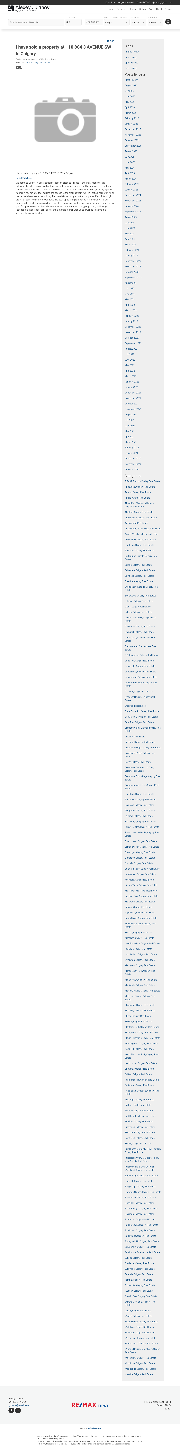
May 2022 (130, 365)
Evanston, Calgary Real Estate (139, 805)
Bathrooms (153, 17)
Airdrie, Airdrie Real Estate (137, 498)
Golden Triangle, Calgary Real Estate (142, 869)
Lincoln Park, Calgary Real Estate (141, 954)
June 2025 (130, 162)
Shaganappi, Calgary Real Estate (140, 1186)
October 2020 (132, 469)
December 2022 (133, 327)
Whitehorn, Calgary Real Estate (140, 1327)
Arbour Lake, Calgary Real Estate (141, 517)
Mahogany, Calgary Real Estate (140, 965)
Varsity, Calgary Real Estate (138, 1310)
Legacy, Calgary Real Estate (138, 949)
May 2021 (130, 431)
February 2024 (132, 250)
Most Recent (131, 80)
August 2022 (131, 349)
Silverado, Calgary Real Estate (139, 1214)
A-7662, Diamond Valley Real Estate (142, 481)
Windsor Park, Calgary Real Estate (141, 1343)
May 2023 (130, 299)
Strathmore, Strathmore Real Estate (142, 1252)
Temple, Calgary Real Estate (138, 1280)
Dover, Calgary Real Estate (138, 762)
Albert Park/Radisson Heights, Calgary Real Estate (139, 505)
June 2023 (130, 294)
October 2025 (132, 140)
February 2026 (132, 118)
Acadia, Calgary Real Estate (138, 492)
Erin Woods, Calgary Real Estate (140, 799)
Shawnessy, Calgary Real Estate (140, 1197)
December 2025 (133, 129)
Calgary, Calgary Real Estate (138, 612)
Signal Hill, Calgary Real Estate (139, 1203)
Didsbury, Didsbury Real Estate (140, 742)
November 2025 (133, 135)
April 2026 (130, 107)
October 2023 (132, 272)
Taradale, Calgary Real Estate (139, 1274)
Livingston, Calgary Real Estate (140, 960)
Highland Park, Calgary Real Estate (141, 896)
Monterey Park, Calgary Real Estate (142, 1027)
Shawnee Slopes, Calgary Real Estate (143, 1192)
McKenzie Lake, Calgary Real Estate (142, 990)
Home (111, 9)
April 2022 (130, 371)
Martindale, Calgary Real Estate (140, 985)
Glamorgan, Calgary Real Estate (140, 852)
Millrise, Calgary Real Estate (138, 1016)
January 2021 (131, 453)
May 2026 (130, 102)
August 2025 (131, 151)
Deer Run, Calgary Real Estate (139, 722)
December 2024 (133, 195)
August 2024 (131, 217)
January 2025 (131, 189)
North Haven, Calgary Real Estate (141, 1063)
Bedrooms (135, 17)
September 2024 (133, 211)
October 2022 (132, 338)
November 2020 (133, 464)
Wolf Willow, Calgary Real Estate (140, 1358)
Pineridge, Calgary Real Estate (139, 1099)
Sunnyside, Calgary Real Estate (140, 1269)
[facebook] (11, 1410)
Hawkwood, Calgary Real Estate (140, 874)
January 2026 (131, 124)
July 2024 (129, 222)
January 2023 (131, 321)
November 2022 (133, 332)
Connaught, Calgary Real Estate (140, 666)
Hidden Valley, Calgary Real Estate (141, 885)
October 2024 (132, 206)
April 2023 (130, 305)
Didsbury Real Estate (135, 736)
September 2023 (133, 277)
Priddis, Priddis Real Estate (138, 1105)
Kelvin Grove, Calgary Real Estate (141, 918)
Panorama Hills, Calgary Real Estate (142, 1080)
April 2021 (130, 436)
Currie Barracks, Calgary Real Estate (142, 711)
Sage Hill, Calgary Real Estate (139, 1181)
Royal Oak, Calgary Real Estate (140, 1138)
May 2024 (130, 233)
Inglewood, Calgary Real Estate (140, 912)
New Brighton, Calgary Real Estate (141, 1043)
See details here (24, 178)
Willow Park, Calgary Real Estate (140, 1338)
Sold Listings (131, 68)
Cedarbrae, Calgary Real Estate (140, 626)
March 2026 (131, 113)
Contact (168, 9)
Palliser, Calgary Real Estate (138, 1074)
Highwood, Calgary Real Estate (140, 901)
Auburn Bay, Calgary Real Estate (140, 539)
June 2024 (130, 228)
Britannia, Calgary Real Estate (139, 601)
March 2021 (131, 442)
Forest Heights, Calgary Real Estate (142, 827)
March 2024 (131, 244)
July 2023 (129, 288)
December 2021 (133, 392)
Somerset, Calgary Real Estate (140, 1219)
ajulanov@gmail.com (18, 1405)
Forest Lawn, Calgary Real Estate (141, 841)
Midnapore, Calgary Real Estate (140, 1005)
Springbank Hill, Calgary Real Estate (142, 1241)
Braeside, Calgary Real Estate (139, 581)
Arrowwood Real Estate (136, 523)
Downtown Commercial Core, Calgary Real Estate (139, 769)
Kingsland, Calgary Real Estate (139, 938)
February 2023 (132, 316)
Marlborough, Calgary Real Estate (141, 980)
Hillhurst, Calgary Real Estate (138, 907)
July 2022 (129, 354)
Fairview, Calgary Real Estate (139, 816)
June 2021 (130, 425)
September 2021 (133, 409)
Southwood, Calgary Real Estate (140, 1236)
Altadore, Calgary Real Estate (139, 512)
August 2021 (131, 414)
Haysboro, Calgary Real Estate (139, 879)
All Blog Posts (132, 51)
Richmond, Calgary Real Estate (140, 1127)
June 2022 (130, 360)
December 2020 (133, 458)
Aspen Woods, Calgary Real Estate (142, 534)
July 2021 (129, 420)
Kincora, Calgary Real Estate (138, 932)
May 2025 (130, 168)
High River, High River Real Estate (141, 890)
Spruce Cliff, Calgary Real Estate (140, 1247)
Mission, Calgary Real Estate (138, 1021)
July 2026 (129, 91)
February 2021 (132, 447)
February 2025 (132, 184)
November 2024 (133, 200)
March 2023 (131, 310)
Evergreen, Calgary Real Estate (140, 810)
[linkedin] (18, 1410)
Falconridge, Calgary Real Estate (140, 821)
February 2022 (132, 381)
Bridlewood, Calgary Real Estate (140, 595)
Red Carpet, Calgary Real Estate (140, 1116)
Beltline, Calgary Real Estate (138, 565)
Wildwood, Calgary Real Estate (140, 1332)
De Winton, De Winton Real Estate (141, 717)
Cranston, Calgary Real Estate (139, 691)
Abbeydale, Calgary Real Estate (140, 487)
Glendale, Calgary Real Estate (139, 863)
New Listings (131, 57)
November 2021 (133, 398)
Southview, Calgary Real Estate (140, 1230)
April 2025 (130, 173)
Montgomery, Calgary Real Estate (141, 1032)
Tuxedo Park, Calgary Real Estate (141, 1296)
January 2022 (131, 387)
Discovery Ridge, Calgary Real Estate (143, 747)
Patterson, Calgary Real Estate (139, 1085)
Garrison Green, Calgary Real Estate (142, 847)
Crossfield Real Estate (136, 706)
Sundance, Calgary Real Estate (139, 1263)
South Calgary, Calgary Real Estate (141, 1225)
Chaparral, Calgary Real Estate (139, 632)
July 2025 (129, 157)
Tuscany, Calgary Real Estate (139, 1291)
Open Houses (131, 62)
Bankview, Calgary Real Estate (139, 550)
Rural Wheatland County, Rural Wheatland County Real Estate (139, 1168)
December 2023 (133, 261)
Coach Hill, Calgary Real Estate (139, 660)
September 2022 (133, 343)
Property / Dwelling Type (115, 17)
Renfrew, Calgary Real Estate (139, 1121)
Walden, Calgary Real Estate (138, 1316)
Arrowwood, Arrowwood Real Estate (143, 528)
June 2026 (130, 96)
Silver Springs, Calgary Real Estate (141, 1208)
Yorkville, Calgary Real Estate (139, 1374)
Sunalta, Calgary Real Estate (138, 1258)
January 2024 (131, 255)
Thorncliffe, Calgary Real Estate (140, 1285)
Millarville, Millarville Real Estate (140, 1010)
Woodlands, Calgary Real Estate (140, 1369)
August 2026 (131, 85)
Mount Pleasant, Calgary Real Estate (142, 1038)
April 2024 (130, 239)
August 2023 (131, 283)
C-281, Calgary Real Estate (138, 606)
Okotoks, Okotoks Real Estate (139, 1069)
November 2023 (133, 266)
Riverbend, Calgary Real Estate (140, 1132)
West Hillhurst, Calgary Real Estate (141, 1321)
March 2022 (131, 376)
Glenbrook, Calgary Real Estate (140, 858)
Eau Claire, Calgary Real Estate (37, 62)
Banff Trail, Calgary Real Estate (139, 545)
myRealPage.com (94, 1428)
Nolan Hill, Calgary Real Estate (139, 1049)
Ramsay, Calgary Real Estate (139, 1110)
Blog (150, 9)
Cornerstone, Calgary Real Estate (141, 677)
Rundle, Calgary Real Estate (138, 1143)
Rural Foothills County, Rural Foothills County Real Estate (143, 1150)
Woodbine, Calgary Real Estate (140, 1363)
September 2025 (133, 146)
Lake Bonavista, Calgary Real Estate (142, 943)
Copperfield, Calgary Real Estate (140, 671)
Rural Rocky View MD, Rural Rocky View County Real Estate (142, 1159)
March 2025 (131, 178)
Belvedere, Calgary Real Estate (140, 570)
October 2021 (132, 403)
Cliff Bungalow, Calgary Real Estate (142, 655)
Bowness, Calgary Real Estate (139, 576)
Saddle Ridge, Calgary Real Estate (141, 1175)
